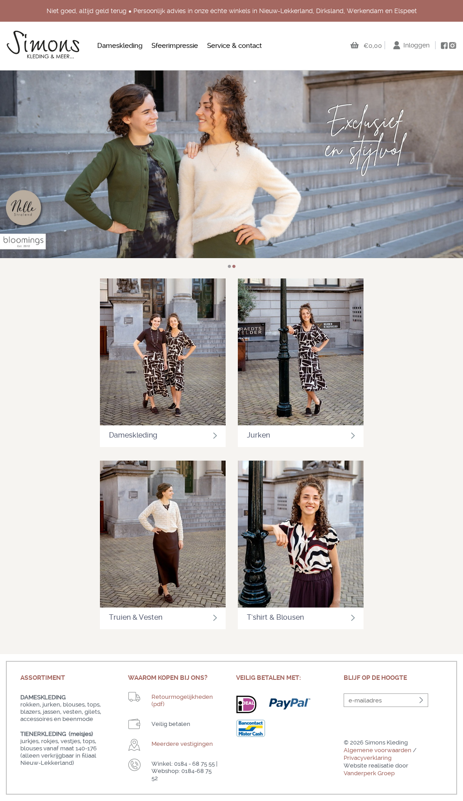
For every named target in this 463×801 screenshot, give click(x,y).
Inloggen (416, 45)
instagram (452, 45)
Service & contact (234, 46)
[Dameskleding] (163, 353)
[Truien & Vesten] (163, 535)
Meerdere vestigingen (182, 743)
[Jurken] (301, 353)
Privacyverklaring (368, 757)
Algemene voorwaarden (377, 750)
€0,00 (373, 45)
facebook (444, 45)
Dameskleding (119, 46)
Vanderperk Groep (369, 773)
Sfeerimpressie (174, 46)
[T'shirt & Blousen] (301, 535)
